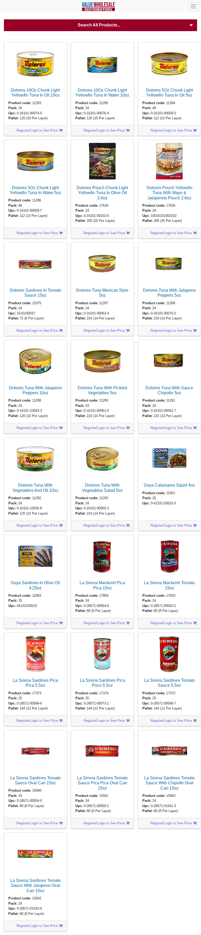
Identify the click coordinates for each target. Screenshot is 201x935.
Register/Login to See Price (37, 130)
